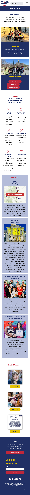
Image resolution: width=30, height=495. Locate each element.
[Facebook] (13, 479)
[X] (16, 479)
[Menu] (27, 3)
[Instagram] (10, 479)
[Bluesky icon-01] (19, 479)
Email (7, 466)
